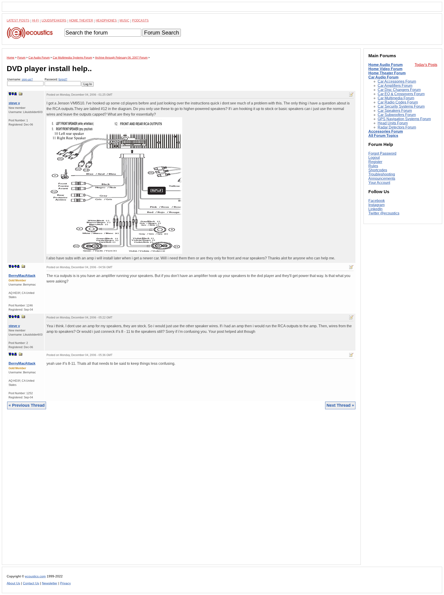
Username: (20, 79)
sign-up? (27, 79)
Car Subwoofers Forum (397, 115)
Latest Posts (18, 20)
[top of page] (10, 93)
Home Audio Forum (385, 65)
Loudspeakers (54, 20)
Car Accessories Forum (397, 81)
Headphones (106, 20)
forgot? (63, 79)
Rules (373, 166)
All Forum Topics (383, 136)
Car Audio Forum (383, 77)
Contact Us (31, 583)
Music (124, 20)
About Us (13, 583)
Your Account (379, 183)
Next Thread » (340, 405)
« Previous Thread (27, 405)
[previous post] (12, 266)
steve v (14, 103)
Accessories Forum (385, 131)
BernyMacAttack (22, 275)
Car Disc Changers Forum (399, 90)
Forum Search (161, 32)
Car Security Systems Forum (401, 106)
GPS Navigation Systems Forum (404, 119)
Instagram (376, 205)
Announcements (381, 178)
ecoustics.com (35, 576)
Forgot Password (382, 153)
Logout (374, 158)
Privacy (65, 583)
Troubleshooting (381, 174)
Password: (56, 79)
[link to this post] (20, 93)
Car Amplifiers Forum (395, 86)
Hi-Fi (35, 20)
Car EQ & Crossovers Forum (401, 94)
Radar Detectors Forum (397, 127)
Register (375, 162)
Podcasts (140, 20)
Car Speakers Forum (395, 111)
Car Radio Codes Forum (398, 102)
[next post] (12, 93)
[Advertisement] (145, 490)
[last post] (15, 93)
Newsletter (49, 583)
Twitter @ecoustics (383, 213)
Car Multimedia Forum (396, 98)
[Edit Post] (351, 94)
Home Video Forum (385, 69)
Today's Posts (426, 65)
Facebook (376, 201)
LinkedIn (375, 209)
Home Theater (81, 20)
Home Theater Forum (387, 73)
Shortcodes (377, 170)
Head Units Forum (393, 123)
